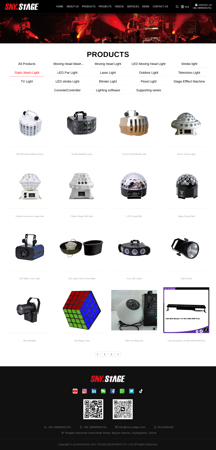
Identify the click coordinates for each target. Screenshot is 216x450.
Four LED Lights (134, 278)
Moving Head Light (108, 64)
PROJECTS (105, 6)
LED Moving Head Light (148, 64)
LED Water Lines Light (29, 278)
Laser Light (108, 72)
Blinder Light (108, 81)
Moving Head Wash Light (67, 65)
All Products (26, 64)
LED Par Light (67, 72)
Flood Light (148, 81)
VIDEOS (119, 6)
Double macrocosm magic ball (30, 216)
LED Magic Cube (82, 340)
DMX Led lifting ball (134, 340)
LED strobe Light (67, 81)
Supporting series (148, 90)
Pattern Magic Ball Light (82, 216)
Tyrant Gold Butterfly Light (134, 154)
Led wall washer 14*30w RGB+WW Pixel (186, 340)
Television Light (189, 72)
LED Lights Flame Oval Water (82, 278)
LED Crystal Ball (134, 216)
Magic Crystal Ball (186, 216)
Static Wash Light (26, 72)
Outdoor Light (148, 72)
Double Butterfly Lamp (82, 154)
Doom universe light (186, 154)
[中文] (182, 6)
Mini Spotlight (29, 340)
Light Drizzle (186, 278)
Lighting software (108, 90)
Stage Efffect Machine (189, 81)
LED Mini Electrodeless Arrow (29, 154)
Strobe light (189, 64)
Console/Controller (67, 90)
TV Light (27, 81)
